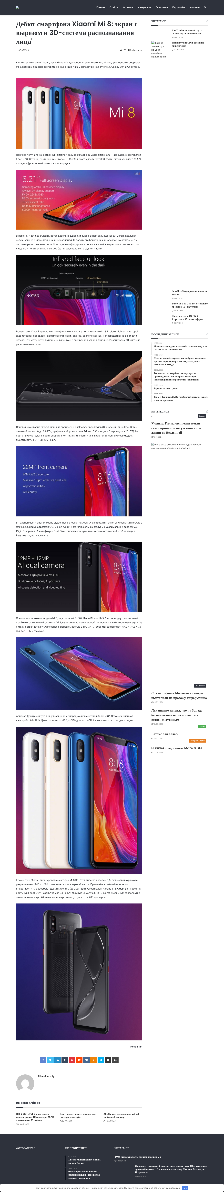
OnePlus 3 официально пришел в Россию (189, 293)
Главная (100, 7)
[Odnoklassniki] (93, 1060)
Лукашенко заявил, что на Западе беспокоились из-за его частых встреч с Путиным (176, 715)
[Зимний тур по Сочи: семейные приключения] (160, 164)
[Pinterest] (72, 1060)
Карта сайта (178, 7)
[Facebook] (43, 1060)
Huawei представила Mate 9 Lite (177, 748)
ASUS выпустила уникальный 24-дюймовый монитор (121, 1115)
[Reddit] (79, 1060)
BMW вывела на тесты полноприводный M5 (137, 1157)
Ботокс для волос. (164, 734)
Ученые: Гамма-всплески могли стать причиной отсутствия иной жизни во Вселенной (176, 428)
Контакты (195, 7)
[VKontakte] (86, 1060)
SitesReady (46, 1076)
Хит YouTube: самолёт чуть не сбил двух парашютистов (187, 32)
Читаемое (127, 7)
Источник (136, 1046)
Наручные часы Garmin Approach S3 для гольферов (187, 317)
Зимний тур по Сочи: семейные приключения (188, 44)
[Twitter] (50, 1060)
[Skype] (101, 1060)
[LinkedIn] (57, 1060)
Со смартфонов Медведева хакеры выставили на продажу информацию (179, 695)
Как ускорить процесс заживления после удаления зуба (78, 1115)
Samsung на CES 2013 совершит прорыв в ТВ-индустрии (190, 305)
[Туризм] (17, 7)
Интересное (144, 7)
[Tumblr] (64, 1060)
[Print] (115, 1060)
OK (185, 1187)
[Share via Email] (108, 1060)
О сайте (114, 7)
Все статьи (162, 7)
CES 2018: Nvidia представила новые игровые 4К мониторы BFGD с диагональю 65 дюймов (35, 1117)
